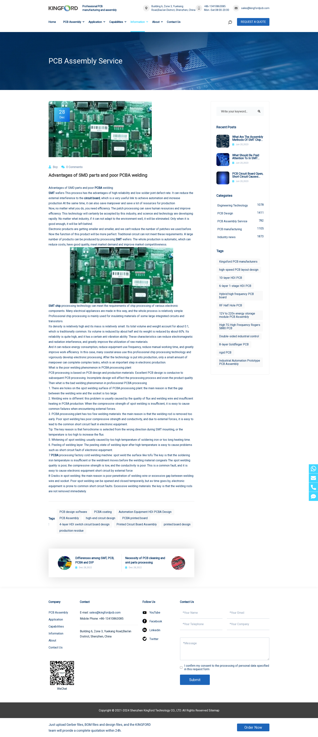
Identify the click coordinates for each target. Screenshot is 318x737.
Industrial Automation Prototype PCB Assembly (239, 362)
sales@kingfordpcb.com (255, 8)
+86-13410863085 (215, 6)
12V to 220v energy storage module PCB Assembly (237, 315)
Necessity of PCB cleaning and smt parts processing (145, 560)
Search (223, 37)
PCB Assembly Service (240, 221)
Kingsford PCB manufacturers (238, 261)
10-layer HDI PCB (230, 278)
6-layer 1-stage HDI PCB (235, 286)
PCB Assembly (72, 22)
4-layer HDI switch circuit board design (84, 524)
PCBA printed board (135, 518)
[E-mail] (313, 478)
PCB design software (73, 512)
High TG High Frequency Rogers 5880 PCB (239, 326)
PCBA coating (103, 512)
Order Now (253, 727)
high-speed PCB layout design (238, 269)
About (156, 22)
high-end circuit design (100, 518)
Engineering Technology (240, 205)
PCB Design (240, 213)
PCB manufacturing (240, 229)
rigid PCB (225, 352)
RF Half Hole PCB (230, 305)
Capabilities (116, 22)
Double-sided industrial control (239, 336)
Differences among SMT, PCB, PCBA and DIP (94, 560)
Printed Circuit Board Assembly (136, 524)
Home (52, 22)
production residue (71, 530)
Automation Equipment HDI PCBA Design (145, 512)
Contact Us (174, 22)
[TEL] (313, 487)
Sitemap (214, 710)
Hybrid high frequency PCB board (236, 295)
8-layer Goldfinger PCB (234, 344)
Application (95, 22)
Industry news (240, 237)
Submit (195, 680)
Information (137, 22)
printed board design (177, 524)
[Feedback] (313, 496)
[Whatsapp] (313, 468)
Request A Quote (253, 22)
